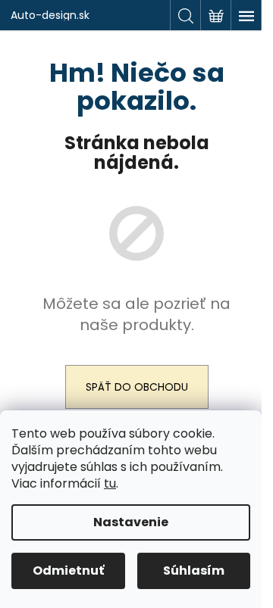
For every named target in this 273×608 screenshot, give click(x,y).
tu (110, 483)
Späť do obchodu (137, 386)
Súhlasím (193, 570)
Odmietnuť (68, 570)
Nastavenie (130, 522)
